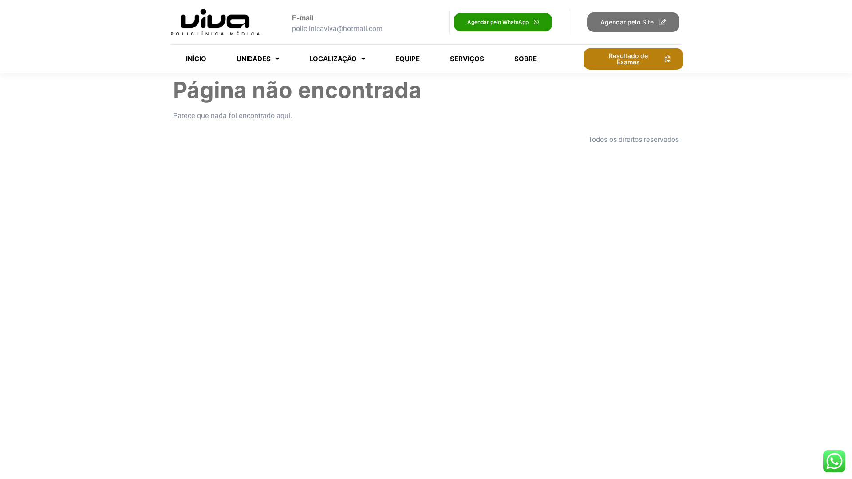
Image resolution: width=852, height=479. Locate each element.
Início (196, 59)
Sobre (525, 59)
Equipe (407, 59)
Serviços (467, 59)
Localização (333, 59)
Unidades (254, 59)
